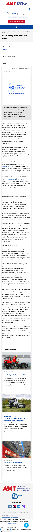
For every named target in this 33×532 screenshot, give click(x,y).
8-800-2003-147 (17, 13)
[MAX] (23, 506)
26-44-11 (23, 14)
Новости (18, 31)
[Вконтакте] (10, 506)
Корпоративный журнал (9, 56)
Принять (3, 531)
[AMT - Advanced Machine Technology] (16, 4)
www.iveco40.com (7, 166)
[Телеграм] (18, 506)
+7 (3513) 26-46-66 (15, 14)
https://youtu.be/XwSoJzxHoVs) (17, 179)
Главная (4, 31)
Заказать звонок (17, 21)
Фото (4, 60)
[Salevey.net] (30, 515)
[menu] (16, 27)
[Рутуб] (14, 506)
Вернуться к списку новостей (20, 68)
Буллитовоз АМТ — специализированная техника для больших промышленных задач (14, 418)
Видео (4, 63)
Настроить (8, 531)
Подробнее (9, 389)
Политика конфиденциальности (10, 517)
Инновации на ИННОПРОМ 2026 (13, 462)
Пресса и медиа (11, 31)
